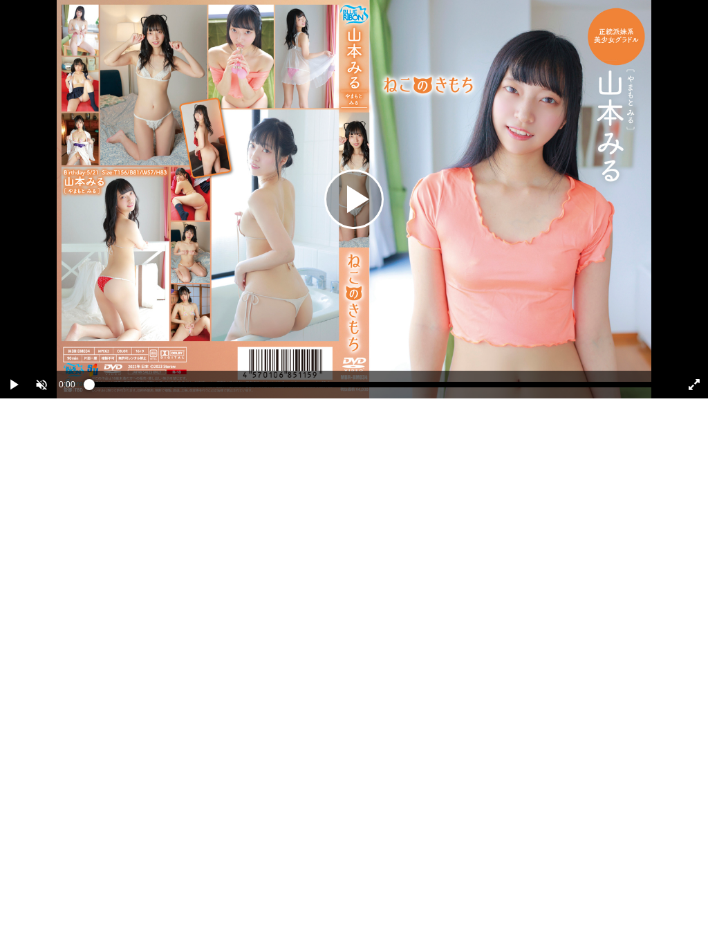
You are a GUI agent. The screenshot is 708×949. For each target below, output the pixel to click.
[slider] (376, 388)
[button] (41, 384)
